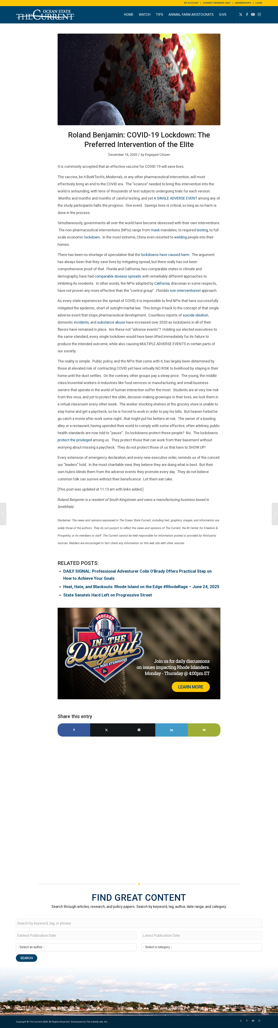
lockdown (92, 237)
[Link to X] (241, 14)
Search (26, 958)
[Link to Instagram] (259, 14)
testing (202, 230)
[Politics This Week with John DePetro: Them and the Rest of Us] (3, 514)
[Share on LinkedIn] (171, 730)
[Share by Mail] (204, 730)
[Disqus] (139, 808)
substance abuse (111, 322)
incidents (81, 322)
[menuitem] (191, 3)
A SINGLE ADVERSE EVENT (175, 198)
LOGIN (258, 3)
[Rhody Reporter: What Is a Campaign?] (275, 514)
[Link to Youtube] (253, 14)
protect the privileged (75, 440)
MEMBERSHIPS (243, 3)
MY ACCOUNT (191, 3)
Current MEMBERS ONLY (217, 3)
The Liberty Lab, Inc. (97, 1021)
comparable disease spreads (117, 276)
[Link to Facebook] (247, 14)
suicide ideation (195, 315)
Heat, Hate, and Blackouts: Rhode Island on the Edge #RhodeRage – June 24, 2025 (141, 586)
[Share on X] (106, 730)
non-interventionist (185, 290)
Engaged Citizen (157, 155)
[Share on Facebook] (74, 730)
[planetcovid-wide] (139, 79)
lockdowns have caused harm (165, 255)
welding (180, 237)
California (162, 283)
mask (155, 230)
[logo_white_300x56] (46, 17)
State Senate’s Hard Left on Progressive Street (107, 595)
